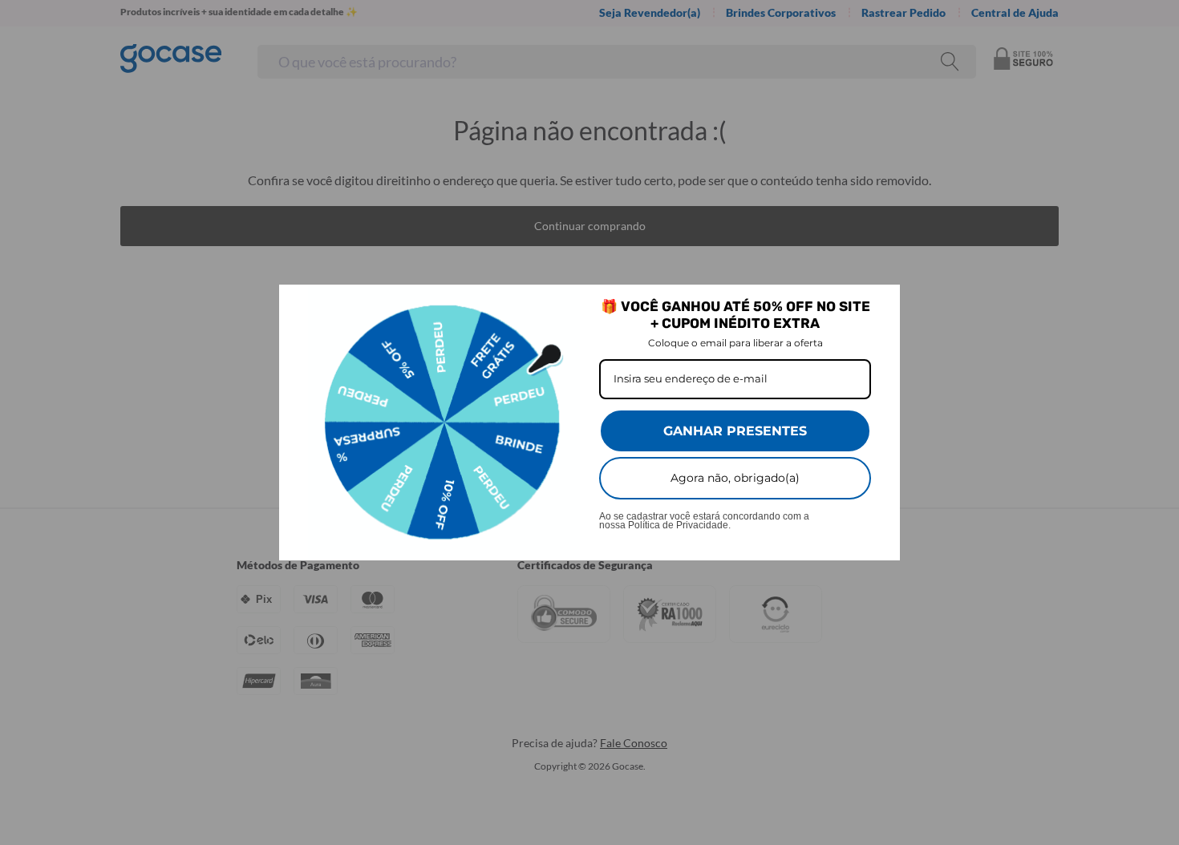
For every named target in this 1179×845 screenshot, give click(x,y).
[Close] (880, 304)
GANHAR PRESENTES (735, 431)
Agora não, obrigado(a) (735, 478)
